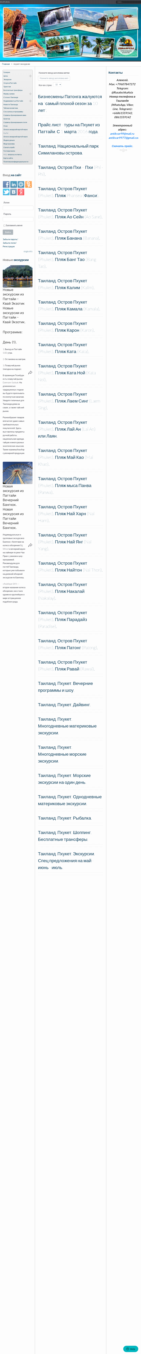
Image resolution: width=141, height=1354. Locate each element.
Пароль (6, 214)
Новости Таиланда (10, 104)
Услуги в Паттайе (10, 83)
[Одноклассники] (28, 184)
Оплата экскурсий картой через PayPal (15, 131)
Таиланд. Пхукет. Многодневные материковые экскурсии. (67, 725)
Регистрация (9, 246)
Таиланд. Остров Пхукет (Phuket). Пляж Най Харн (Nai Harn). (66, 513)
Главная (6, 64)
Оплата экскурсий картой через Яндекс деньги (15, 138)
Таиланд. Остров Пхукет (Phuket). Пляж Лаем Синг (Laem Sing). (69, 400)
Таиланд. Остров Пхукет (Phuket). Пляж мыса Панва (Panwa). (64, 485)
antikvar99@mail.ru (122, 133)
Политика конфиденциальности (15, 162)
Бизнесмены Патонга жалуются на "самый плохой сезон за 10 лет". (70, 103)
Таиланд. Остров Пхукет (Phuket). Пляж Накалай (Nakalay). (62, 591)
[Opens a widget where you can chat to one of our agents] (130, 1349)
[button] (17, 276)
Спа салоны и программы (13, 112)
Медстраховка (9, 144)
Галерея (6, 72)
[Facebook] (6, 184)
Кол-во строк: (45, 85)
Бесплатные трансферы (13, 90)
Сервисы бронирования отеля (15, 122)
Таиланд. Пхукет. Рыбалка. (65, 818)
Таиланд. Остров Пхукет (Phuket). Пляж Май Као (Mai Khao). (65, 457)
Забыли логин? (10, 243)
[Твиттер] (6, 192)
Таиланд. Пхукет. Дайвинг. (64, 704)
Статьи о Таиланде (10, 97)
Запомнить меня (13, 225)
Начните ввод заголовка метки (54, 72)
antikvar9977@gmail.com (124, 137)
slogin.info (28, 251)
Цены (5, 76)
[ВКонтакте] (13, 192)
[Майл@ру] (21, 184)
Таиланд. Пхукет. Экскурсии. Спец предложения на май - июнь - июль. (66, 860)
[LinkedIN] (13, 184)
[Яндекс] (21, 192)
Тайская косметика (10, 108)
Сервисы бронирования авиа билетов (14, 117)
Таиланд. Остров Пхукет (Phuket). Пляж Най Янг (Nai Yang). (64, 541)
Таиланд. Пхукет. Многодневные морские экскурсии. (62, 754)
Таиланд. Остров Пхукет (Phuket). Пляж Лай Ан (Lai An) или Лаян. (67, 429)
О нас (5, 126)
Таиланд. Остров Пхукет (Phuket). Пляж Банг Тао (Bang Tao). (67, 259)
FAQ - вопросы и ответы (12, 154)
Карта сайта (8, 158)
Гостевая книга (9, 151)
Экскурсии (7, 79)
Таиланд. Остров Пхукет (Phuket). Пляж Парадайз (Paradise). (62, 619)
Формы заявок (8, 94)
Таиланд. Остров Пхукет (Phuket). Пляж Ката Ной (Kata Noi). (67, 372)
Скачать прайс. (122, 146)
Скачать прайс (9, 147)
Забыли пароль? (10, 239)
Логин (6, 202)
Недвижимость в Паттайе (13, 101)
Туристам (7, 87)
